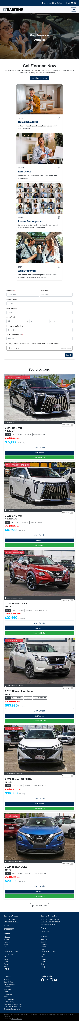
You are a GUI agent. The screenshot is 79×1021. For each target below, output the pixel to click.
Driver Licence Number (14, 326)
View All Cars (41, 905)
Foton (6, 962)
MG (5, 957)
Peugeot (44, 959)
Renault (6, 964)
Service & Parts (9, 984)
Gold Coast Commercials (13, 1006)
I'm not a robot (16, 348)
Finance (7, 987)
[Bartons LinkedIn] (75, 3)
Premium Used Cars (11, 952)
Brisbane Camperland (12, 1009)
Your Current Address (14, 335)
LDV (5, 947)
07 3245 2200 (46, 931)
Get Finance (39, 453)
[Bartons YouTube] (72, 3)
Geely (43, 966)
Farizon (6, 966)
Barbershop (8, 954)
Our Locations (9, 999)
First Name (10, 291)
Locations (47, 3)
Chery (6, 949)
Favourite (65, 425)
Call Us (59, 3)
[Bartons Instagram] (69, 3)
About (6, 997)
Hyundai (7, 942)
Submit (68, 355)
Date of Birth (11, 317)
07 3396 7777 (9, 929)
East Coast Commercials (13, 1004)
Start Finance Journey (40, 78)
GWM (6, 959)
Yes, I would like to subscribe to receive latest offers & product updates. (34, 344)
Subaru (6, 939)
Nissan (6, 944)
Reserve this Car (40, 457)
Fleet (6, 992)
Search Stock (9, 982)
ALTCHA (69, 348)
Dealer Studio (17, 1019)
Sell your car (8, 994)
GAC (42, 964)
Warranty (7, 989)
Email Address (11, 308)
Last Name (44, 291)
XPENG (6, 969)
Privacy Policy (9, 1002)
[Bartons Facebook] (66, 3)
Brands (6, 979)
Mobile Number (12, 299)
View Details (39, 447)
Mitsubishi (7, 937)
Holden (43, 954)
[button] (73, 9)
